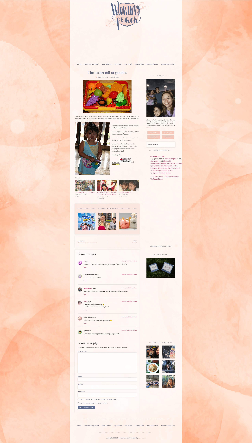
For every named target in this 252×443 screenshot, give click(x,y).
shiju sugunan (88, 288)
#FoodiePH (167, 161)
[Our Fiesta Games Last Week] (85, 185)
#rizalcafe (154, 170)
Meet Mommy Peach (91, 64)
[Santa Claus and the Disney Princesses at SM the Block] (107, 185)
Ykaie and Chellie (125, 192)
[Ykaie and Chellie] (129, 185)
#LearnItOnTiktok (168, 163)
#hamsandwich (166, 166)
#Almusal (179, 163)
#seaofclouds (166, 173)
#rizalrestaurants (174, 168)
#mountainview (156, 163)
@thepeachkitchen (157, 156)
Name (80, 376)
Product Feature (152, 64)
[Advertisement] (126, 47)
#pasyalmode (155, 173)
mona (85, 301)
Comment (82, 351)
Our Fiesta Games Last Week (85, 192)
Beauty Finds (139, 64)
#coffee (175, 166)
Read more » (149, 127)
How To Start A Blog (168, 64)
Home (79, 64)
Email (81, 384)
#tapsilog (153, 168)
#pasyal (170, 170)
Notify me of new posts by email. (93, 403)
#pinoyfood (162, 170)
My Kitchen (118, 64)
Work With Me (106, 64)
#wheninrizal (162, 168)
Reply (85, 267)
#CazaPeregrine (170, 159)
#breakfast (154, 161)
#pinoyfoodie (155, 166)
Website (81, 391)
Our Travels (128, 64)
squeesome (142, 438)
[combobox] (160, 144)
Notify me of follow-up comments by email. (98, 399)
